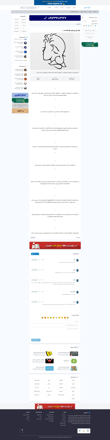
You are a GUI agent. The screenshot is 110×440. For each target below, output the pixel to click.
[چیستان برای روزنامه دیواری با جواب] (42, 354)
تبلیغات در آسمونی (26, 414)
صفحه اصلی (39, 414)
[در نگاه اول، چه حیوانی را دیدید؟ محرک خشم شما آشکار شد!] (42, 361)
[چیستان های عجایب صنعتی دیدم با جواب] (67, 354)
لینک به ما (63, 421)
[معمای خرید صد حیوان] (42, 368)
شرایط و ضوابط (50, 416)
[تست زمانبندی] (67, 361)
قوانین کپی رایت (62, 425)
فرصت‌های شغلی (62, 423)
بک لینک (27, 419)
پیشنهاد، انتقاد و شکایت (49, 419)
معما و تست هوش (84, 11)
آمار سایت (63, 419)
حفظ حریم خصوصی (50, 414)
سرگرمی (90, 11)
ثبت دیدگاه (36, 254)
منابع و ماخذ (51, 421)
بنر (28, 421)
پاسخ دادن (35, 259)
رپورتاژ (28, 416)
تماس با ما (63, 414)
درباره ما (64, 416)
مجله (40, 416)
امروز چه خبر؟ (39, 419)
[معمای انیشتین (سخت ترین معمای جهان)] (67, 368)
